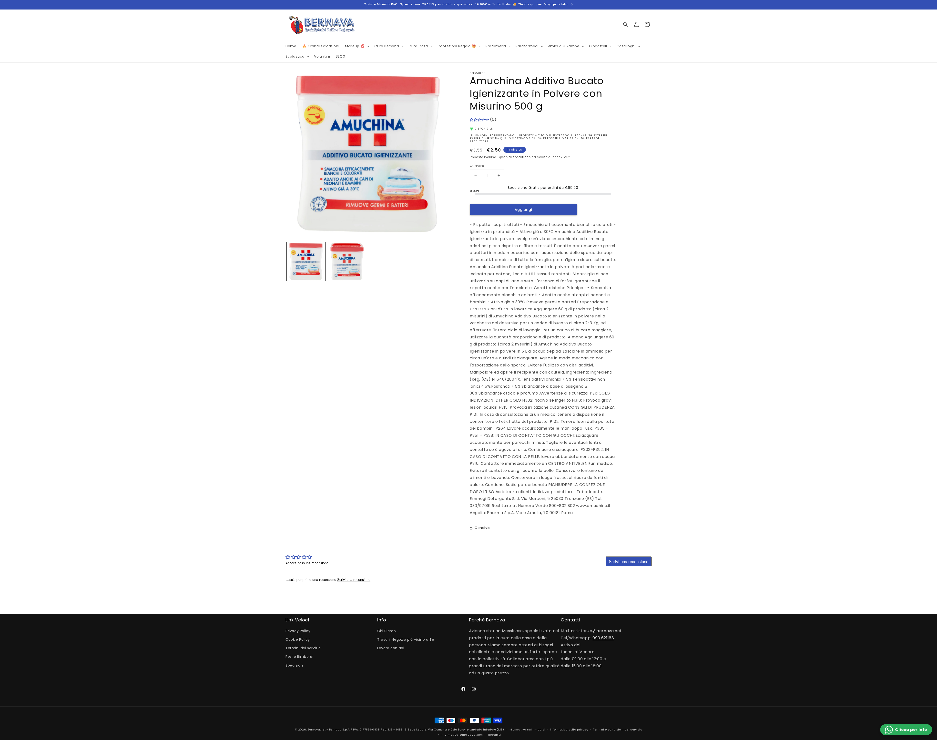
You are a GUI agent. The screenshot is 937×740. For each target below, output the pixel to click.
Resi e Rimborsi (299, 656)
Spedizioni (294, 665)
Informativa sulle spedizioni (462, 735)
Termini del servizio (303, 648)
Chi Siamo (386, 630)
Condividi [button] (483, 527)
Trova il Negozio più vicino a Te (405, 639)
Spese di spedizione (514, 157)
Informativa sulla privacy (569, 729)
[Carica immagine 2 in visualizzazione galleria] (347, 261)
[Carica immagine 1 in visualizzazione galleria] (306, 261)
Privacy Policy (297, 630)
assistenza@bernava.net (596, 631)
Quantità (477, 165)
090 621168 (603, 638)
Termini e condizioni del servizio (617, 729)
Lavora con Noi (390, 648)
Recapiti (494, 735)
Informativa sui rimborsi (527, 729)
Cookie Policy (297, 639)
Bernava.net (317, 729)
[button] (356, 46)
